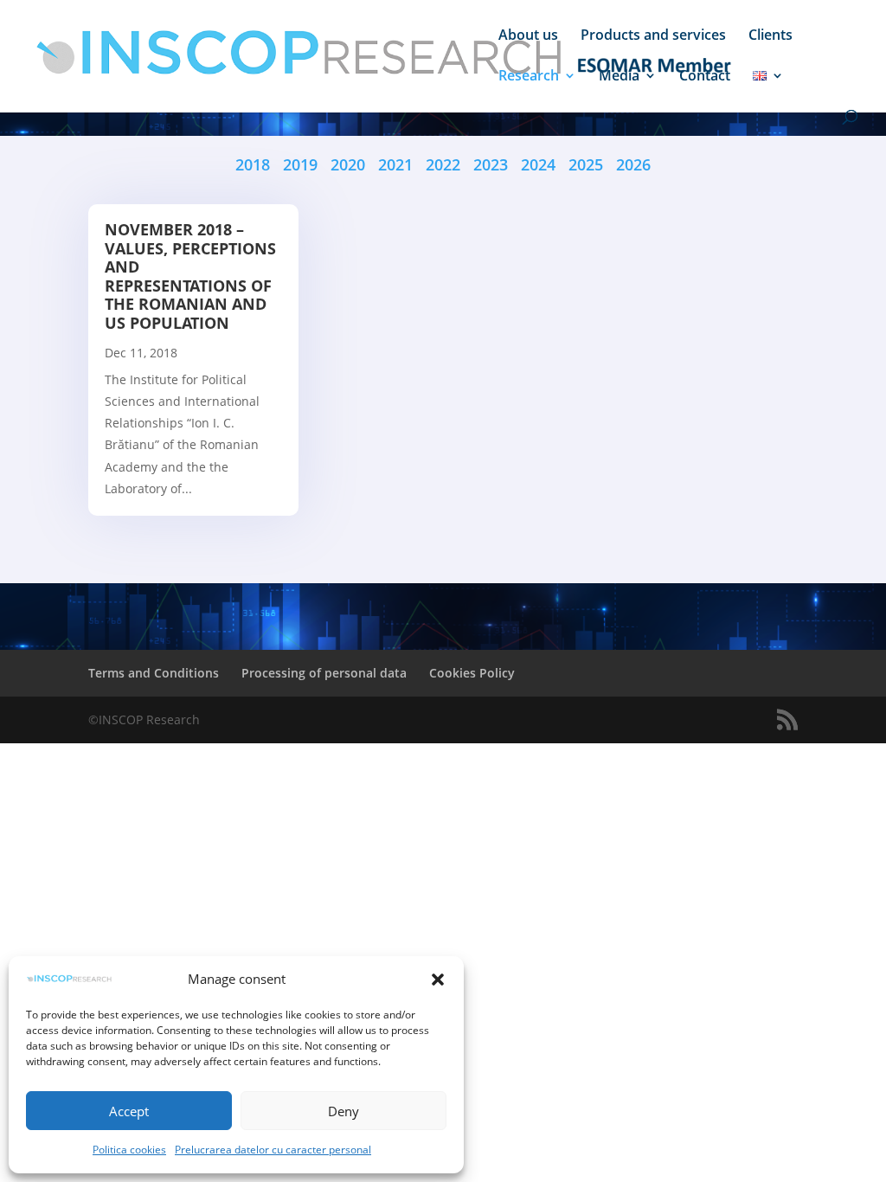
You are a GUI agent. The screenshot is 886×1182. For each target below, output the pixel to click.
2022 (445, 164)
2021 (395, 164)
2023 (490, 164)
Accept (129, 1111)
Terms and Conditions (153, 673)
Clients (770, 36)
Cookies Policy (472, 673)
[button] (437, 979)
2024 (544, 164)
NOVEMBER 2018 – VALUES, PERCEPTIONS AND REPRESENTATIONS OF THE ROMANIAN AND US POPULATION (190, 276)
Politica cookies (129, 1149)
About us (528, 36)
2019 (300, 164)
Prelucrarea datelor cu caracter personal (273, 1149)
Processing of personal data (324, 673)
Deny (343, 1111)
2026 (633, 164)
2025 (592, 164)
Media (619, 77)
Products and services (653, 36)
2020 (348, 164)
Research (528, 77)
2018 (252, 164)
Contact (704, 77)
